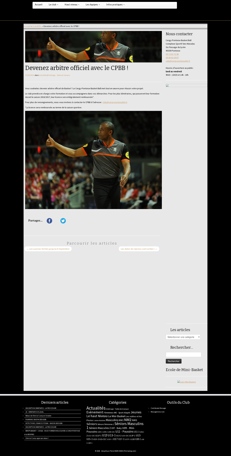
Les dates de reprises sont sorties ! (139, 248)
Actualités (37, 26)
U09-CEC (111, 432)
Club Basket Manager (158, 408)
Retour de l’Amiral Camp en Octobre (38, 416)
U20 (133, 439)
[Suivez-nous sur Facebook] (37, 451)
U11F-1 (98, 435)
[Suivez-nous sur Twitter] (33, 451)
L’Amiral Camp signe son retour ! (37, 438)
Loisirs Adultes (99, 420)
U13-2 (118, 435)
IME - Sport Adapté (122, 412)
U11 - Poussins (124, 431)
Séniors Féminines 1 (105, 424)
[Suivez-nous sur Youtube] (45, 451)
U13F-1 (132, 435)
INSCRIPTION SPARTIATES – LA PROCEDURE (40, 408)
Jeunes (136, 412)
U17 (115, 439)
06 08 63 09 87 (172, 57)
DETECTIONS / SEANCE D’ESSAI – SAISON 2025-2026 (43, 423)
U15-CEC (103, 439)
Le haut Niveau (97, 416)
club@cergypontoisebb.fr (115, 102)
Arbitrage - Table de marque (59, 75)
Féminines (108, 412)
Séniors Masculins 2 (100, 428)
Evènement (94, 412)
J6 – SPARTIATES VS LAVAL (34, 412)
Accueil (38, 4)
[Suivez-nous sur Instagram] (41, 451)
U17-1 (121, 439)
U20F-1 (90, 443)
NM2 (127, 419)
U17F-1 (128, 439)
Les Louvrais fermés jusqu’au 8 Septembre (48, 248)
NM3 (134, 420)
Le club (53, 4)
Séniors (91, 424)
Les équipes (92, 4)
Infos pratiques (114, 4)
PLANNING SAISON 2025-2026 (35, 419)
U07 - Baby (116, 428)
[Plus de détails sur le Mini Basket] (186, 381)
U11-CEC (91, 435)
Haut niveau (71, 4)
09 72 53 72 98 (172, 54)
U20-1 (138, 439)
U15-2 (96, 439)
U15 (138, 435)
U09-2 (105, 432)
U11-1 (137, 431)
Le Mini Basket (116, 416)
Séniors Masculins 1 (114, 425)
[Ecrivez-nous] (29, 451)
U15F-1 (110, 439)
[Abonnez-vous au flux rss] (26, 451)
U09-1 (100, 432)
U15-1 (89, 439)
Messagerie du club (157, 412)
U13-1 (112, 435)
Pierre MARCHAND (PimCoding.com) (123, 451)
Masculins (112, 420)
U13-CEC (125, 435)
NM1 (121, 420)
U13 (104, 435)
